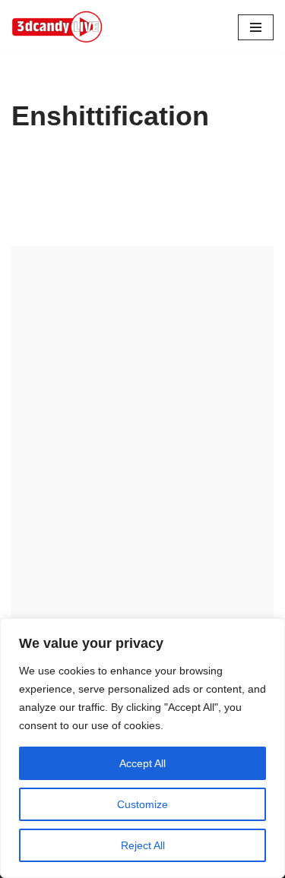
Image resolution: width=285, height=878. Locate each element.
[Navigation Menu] (256, 27)
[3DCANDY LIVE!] (57, 27)
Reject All (143, 845)
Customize (142, 804)
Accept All (142, 763)
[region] (142, 748)
